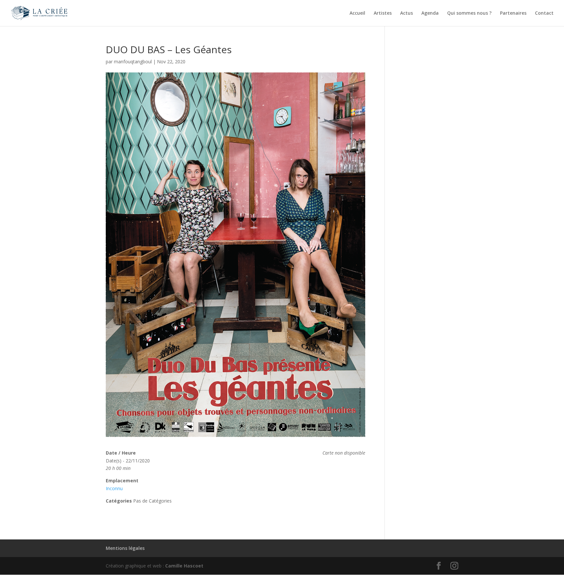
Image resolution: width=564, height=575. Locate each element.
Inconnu (114, 488)
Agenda (430, 13)
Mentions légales (125, 548)
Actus (406, 13)
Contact (544, 13)
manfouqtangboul (133, 61)
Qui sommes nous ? (469, 13)
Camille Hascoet (184, 566)
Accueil (357, 13)
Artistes (383, 13)
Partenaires (513, 13)
